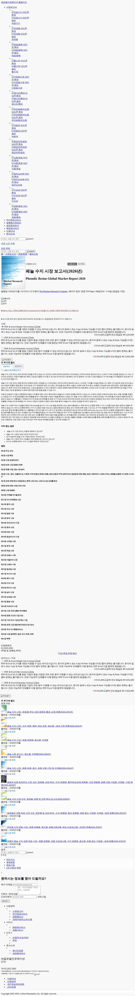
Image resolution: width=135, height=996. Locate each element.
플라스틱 (33, 254)
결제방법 (10, 862)
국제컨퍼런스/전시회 (22, 919)
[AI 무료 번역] (67, 653)
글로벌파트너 (12, 225)
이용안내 (10, 231)
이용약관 (11, 981)
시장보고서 (11, 7)
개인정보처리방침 (15, 984)
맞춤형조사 (17, 917)
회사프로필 (17, 950)
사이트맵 (11, 987)
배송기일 (10, 865)
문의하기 (5, 901)
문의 (14, 940)
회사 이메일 (6, 884)
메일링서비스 (12, 228)
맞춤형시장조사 (13, 223)
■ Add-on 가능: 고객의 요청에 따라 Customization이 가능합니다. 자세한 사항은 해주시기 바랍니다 (39, 311)
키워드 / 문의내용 (9, 894)
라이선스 (10, 859)
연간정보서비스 (13, 220)
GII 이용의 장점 (13, 868)
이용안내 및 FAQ (20, 937)
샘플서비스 (17, 930)
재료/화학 (22, 254)
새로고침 (41, 897)
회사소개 (10, 234)
